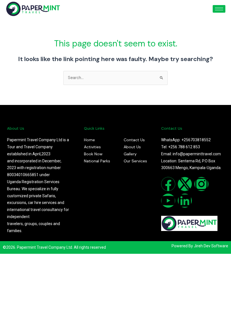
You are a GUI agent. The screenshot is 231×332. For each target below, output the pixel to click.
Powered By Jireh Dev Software (200, 246)
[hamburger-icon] (219, 9)
